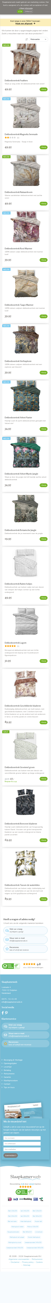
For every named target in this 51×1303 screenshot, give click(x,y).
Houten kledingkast (34, 1237)
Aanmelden (10, 1155)
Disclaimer (15, 1262)
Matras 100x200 (32, 1227)
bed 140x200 (25, 1211)
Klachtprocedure (11, 1080)
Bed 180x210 (27, 1232)
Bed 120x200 (12, 1211)
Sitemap (26, 1265)
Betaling (7, 1070)
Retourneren (9, 1073)
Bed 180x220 (37, 1216)
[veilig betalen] (25, 1200)
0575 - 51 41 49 (9, 999)
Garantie (7, 1077)
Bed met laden (12, 1221)
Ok (21, 12)
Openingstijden (10, 1063)
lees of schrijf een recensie (19, 948)
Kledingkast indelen (18, 1227)
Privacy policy (28, 1262)
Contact (7, 1084)
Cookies (39, 1262)
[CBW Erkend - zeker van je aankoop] (11, 966)
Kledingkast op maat (14, 1242)
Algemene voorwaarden (19, 1259)
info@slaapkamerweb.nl (18, 939)
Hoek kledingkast (25, 1221)
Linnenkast (38, 1232)
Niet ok (29, 12)
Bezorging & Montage (13, 1060)
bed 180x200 (25, 1216)
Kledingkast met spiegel (17, 1237)
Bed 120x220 (37, 1211)
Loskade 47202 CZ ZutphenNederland (9, 990)
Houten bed (38, 1221)
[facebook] (3, 1013)
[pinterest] (7, 1013)
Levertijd (7, 1066)
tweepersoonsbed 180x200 (35, 1248)
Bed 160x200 (12, 1216)
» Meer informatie (26, 8)
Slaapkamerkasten (13, 1232)
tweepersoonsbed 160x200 (15, 1248)
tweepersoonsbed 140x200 (33, 1242)
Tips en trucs (9, 1087)
